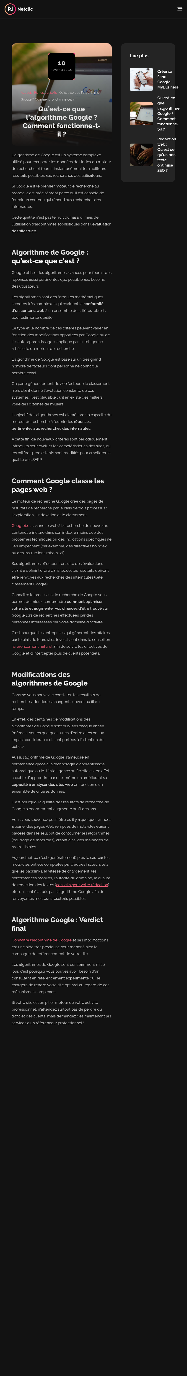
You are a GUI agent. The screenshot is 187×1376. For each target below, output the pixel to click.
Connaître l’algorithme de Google (42, 940)
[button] (179, 9)
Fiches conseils (45, 92)
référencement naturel (32, 646)
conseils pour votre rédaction (82, 885)
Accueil (26, 92)
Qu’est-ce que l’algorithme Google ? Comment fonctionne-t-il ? (168, 114)
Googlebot (21, 525)
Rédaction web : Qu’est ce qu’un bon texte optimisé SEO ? (166, 155)
